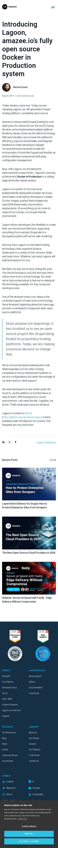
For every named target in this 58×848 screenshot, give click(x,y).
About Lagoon (35, 676)
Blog (4, 738)
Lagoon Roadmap (46, 442)
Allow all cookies (29, 841)
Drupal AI (6, 676)
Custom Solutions (10, 704)
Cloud (4, 693)
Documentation (36, 687)
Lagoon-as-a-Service (11, 710)
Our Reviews (7, 761)
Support (5, 716)
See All (53, 460)
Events (5, 749)
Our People (34, 738)
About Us (33, 732)
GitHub (28, 413)
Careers (32, 743)
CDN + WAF (7, 699)
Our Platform (8, 681)
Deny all (29, 833)
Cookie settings (29, 826)
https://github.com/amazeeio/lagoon (23, 417)
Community (34, 693)
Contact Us (34, 761)
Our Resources (8, 732)
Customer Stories (10, 755)
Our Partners (34, 749)
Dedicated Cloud (9, 687)
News (4, 743)
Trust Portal (34, 755)
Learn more (22, 818)
